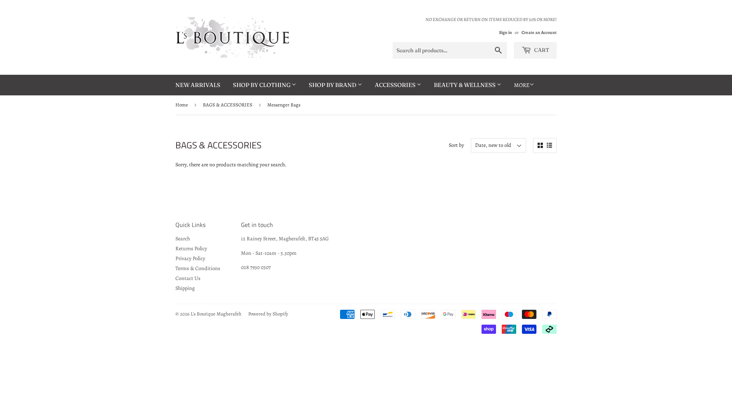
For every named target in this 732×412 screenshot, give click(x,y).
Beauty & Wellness (465, 85)
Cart (541, 50)
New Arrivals (197, 85)
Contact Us (188, 278)
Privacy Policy (190, 258)
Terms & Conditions (197, 268)
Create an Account (539, 32)
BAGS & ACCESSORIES (227, 104)
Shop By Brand (333, 85)
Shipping (185, 288)
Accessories (396, 85)
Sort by (456, 145)
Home (181, 104)
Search (182, 238)
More (522, 85)
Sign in (505, 32)
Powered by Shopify (268, 314)
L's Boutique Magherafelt (216, 314)
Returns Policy (191, 248)
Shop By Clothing (262, 85)
